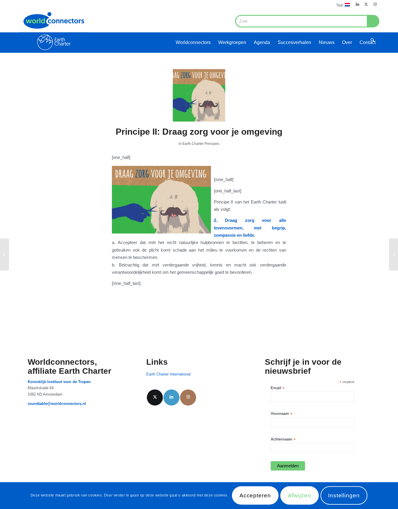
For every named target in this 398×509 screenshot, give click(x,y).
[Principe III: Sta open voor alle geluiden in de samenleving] (4, 254)
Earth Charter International (168, 374)
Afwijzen (299, 496)
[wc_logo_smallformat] (54, 31)
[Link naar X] (366, 4)
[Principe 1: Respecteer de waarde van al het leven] (393, 254)
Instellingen (344, 496)
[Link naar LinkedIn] (357, 4)
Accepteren (255, 496)
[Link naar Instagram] (375, 4)
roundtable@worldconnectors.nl (57, 403)
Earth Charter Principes (200, 144)
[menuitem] (341, 5)
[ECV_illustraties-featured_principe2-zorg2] (199, 95)
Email (277, 388)
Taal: (340, 5)
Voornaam (281, 413)
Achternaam (283, 439)
